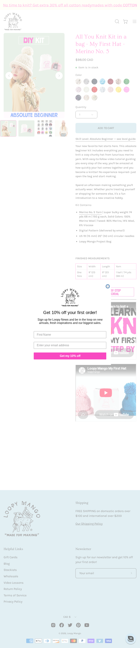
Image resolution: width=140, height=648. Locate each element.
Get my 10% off (70, 355)
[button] (130, 638)
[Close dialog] (108, 286)
